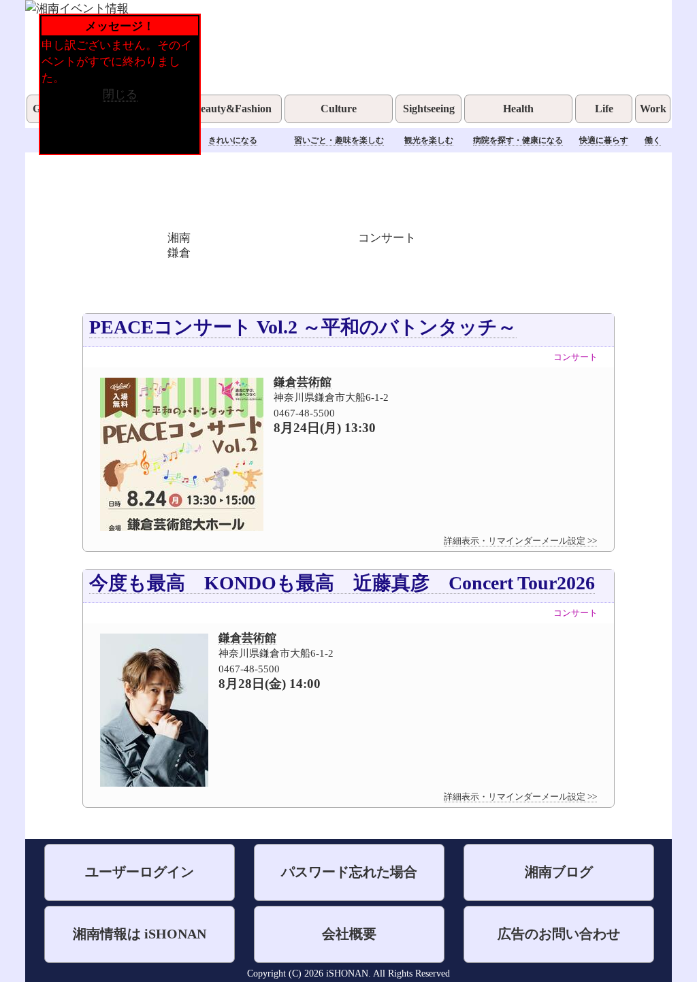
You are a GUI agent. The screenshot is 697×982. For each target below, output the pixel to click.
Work (653, 108)
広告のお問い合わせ (559, 934)
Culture (339, 108)
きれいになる (232, 140)
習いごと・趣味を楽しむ (339, 140)
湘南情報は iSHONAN (139, 934)
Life (604, 108)
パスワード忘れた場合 (349, 872)
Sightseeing (429, 108)
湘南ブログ (559, 872)
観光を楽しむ (428, 140)
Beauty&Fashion (232, 108)
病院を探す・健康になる (518, 140)
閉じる (120, 94)
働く (653, 140)
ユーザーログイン (139, 872)
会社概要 (349, 934)
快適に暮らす (603, 140)
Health (518, 108)
